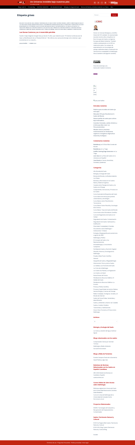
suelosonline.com (98, 377)
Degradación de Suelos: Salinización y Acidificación (65, 24)
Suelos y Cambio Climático (101, 305)
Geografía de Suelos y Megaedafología (104, 261)
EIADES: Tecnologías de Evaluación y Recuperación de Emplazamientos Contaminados (104, 410)
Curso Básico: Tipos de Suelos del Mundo (105, 210)
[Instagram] (105, 3)
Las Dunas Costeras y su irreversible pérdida (37, 32)
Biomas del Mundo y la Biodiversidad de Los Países (95, 7)
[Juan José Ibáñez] (98, 100)
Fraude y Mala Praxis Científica (102, 256)
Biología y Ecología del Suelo (71, 7)
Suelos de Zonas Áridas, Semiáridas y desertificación (68, 29)
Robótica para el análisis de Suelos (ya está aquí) (104, 110)
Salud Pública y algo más (100, 360)
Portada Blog (31, 7)
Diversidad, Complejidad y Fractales (103, 226)
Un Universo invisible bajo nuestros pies (49, 1)
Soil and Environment (99, 348)
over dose (96, 156)
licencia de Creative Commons (102, 68)
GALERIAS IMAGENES (43, 7)
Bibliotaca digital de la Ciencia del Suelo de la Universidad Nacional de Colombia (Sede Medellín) (104, 390)
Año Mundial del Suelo (56, 7)
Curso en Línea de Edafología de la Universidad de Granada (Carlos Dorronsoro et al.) (103, 397)
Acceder (95, 434)
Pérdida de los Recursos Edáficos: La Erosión (65, 27)
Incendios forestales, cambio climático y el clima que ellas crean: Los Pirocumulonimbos (105, 125)
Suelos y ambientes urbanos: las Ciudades (105, 303)
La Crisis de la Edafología (100, 268)
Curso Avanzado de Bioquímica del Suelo (105, 194)
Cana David (96, 160)
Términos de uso (52, 443)
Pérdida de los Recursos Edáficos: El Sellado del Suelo (39, 27)
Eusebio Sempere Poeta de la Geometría (105, 357)
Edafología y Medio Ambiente (102, 346)
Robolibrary (96, 144)
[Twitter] (98, 3)
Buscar (114, 15)
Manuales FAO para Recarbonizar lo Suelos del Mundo (103, 115)
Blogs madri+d (22, 7)
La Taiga (105, 149)
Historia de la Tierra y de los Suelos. (103, 263)
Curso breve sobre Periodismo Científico (105, 212)
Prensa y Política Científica (101, 287)
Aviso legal (85, 443)
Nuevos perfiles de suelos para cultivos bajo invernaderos (104, 119)
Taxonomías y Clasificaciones (101, 307)
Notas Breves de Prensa (100, 275)
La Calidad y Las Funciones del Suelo (104, 266)
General (95, 258)
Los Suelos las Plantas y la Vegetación (104, 270)
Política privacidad (76, 443)
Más (112, 7)
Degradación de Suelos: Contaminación (41, 24)
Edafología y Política (99, 238)
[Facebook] (95, 3)
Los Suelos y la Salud (99, 273)
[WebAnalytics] (94, 90)
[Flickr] (102, 3)
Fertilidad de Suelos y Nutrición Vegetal (55, 26)
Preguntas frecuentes (63, 443)
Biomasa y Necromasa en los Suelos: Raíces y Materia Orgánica (50, 23)
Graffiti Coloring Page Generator (103, 151)
